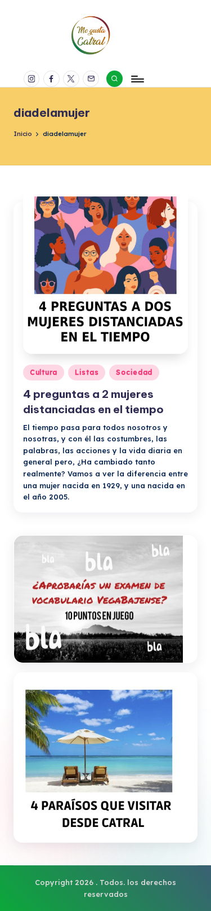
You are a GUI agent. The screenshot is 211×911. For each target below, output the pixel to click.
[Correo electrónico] (92, 79)
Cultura (43, 372)
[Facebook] (53, 79)
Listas (86, 372)
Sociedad (134, 372)
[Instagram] (33, 79)
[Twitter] (73, 79)
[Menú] (136, 79)
